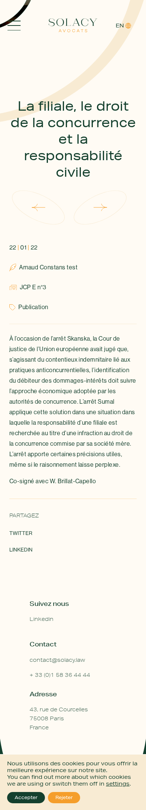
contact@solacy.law (57, 660)
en (120, 25)
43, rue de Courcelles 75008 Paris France (59, 718)
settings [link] (118, 783)
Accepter (26, 797)
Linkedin (21, 550)
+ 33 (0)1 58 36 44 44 (60, 675)
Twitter (20, 533)
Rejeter (64, 797)
